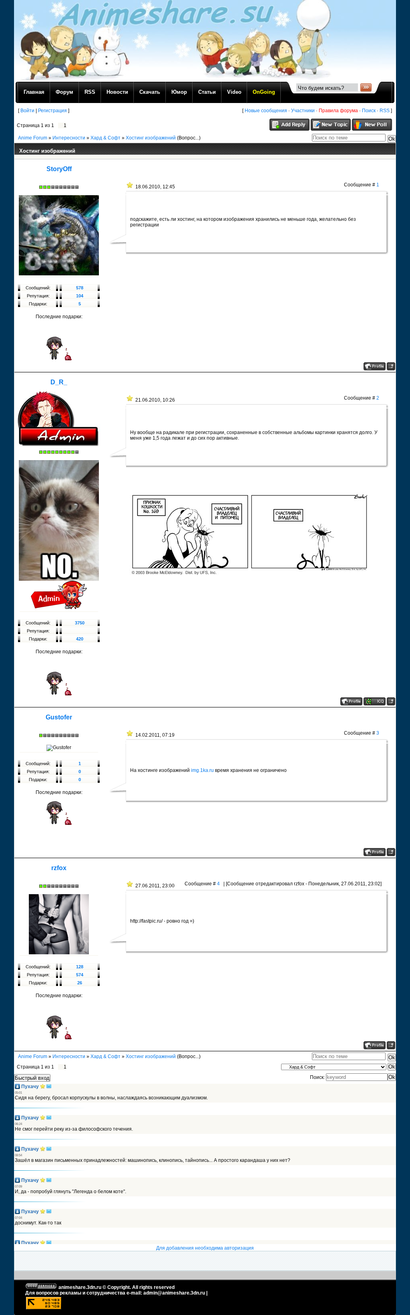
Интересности (68, 138)
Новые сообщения (266, 110)
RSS (385, 110)
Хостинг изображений (151, 138)
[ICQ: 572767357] (375, 701)
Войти (27, 110)
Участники (303, 110)
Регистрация (52, 110)
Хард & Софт (105, 138)
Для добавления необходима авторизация (205, 1248)
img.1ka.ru (202, 770)
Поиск (369, 110)
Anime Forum (32, 138)
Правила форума (338, 110)
